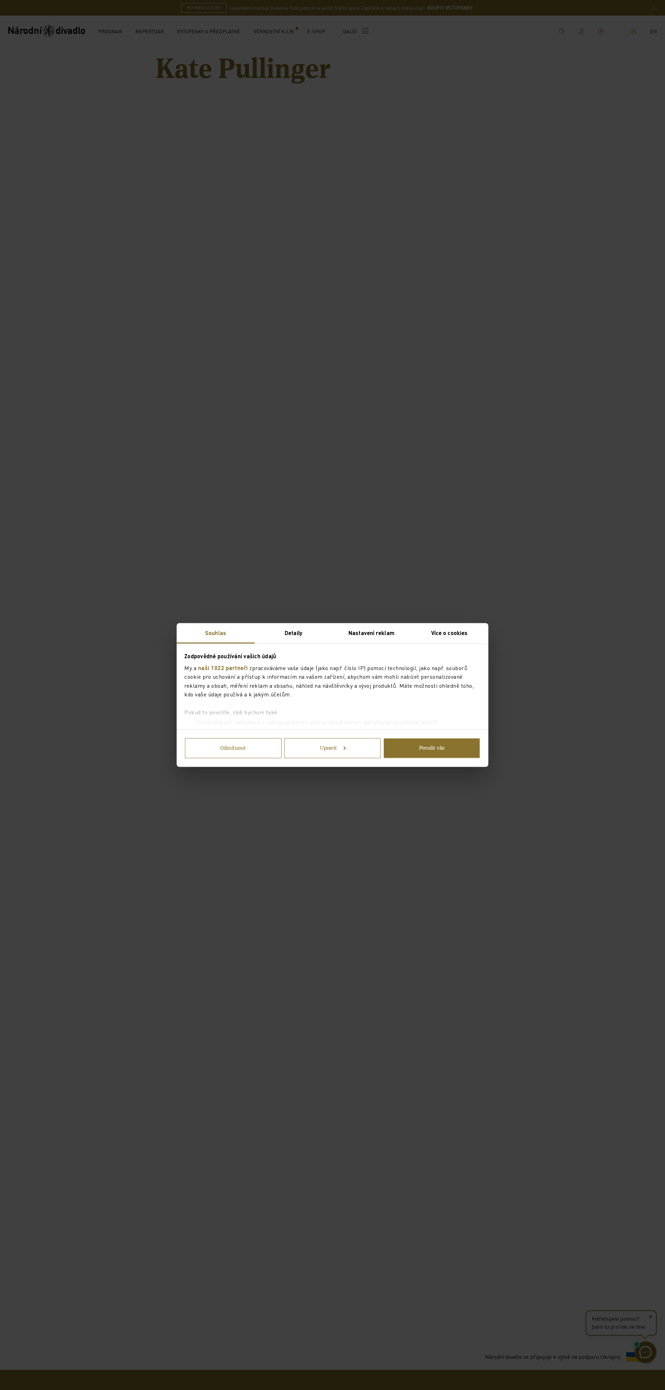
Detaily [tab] (293, 632)
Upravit (328, 748)
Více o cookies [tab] (449, 632)
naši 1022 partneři (223, 667)
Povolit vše (432, 748)
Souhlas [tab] (215, 632)
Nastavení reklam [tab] (371, 632)
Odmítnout (233, 748)
